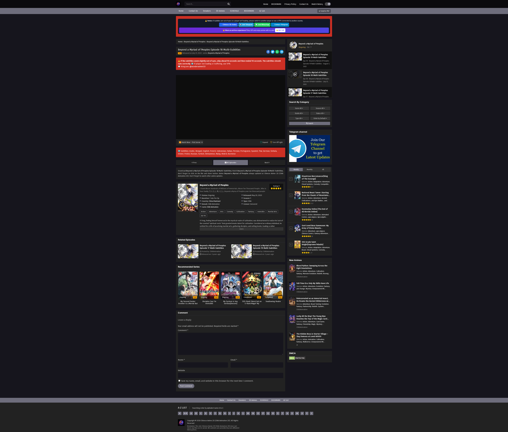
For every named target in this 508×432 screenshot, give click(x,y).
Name (181, 360)
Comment (183, 330)
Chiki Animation (212, 207)
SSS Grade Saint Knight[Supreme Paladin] (312, 243)
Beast (304, 250)
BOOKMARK (276, 4)
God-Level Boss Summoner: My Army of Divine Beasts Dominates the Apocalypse (315, 227)
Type (298, 118)
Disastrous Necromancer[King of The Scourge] (315, 177)
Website (181, 370)
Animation (312, 339)
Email (234, 360)
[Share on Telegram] (282, 52)
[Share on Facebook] (268, 52)
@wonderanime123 (197, 66)
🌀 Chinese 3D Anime (228, 25)
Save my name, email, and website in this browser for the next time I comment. (217, 381)
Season (319, 108)
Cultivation (240, 212)
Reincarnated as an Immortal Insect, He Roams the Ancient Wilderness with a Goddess (313, 299)
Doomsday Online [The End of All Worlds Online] (315, 210)
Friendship (307, 324)
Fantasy (251, 212)
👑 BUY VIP (280, 30)
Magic (313, 324)
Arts (221, 212)
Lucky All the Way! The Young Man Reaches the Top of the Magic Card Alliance (311, 317)
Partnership (307, 306)
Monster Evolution (309, 274)
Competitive (325, 184)
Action (203, 212)
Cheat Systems (307, 184)
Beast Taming (316, 304)
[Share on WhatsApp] (277, 52)
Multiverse (306, 342)
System (321, 306)
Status (319, 113)
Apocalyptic (322, 217)
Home (265, 4)
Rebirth (319, 274)
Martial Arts (272, 212)
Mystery (308, 289)
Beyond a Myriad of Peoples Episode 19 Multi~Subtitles (266, 246)
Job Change (300, 289)
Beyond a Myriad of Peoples (219, 53)
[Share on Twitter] (273, 52)
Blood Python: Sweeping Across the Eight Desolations (311, 267)
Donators (242, 400)
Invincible (261, 212)
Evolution (319, 286)
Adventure (213, 212)
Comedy (230, 212)
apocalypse (312, 217)
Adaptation (317, 182)
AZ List (286, 400)
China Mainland (214, 201)
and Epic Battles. (317, 201)
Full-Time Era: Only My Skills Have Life (312, 283)
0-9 (185, 413)
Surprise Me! (324, 11)
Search (310, 123)
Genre (298, 108)
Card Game (320, 322)
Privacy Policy (290, 4)
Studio (298, 113)
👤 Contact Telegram (280, 25)
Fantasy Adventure (321, 233)
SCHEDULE (264, 400)
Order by (319, 118)
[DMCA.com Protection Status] (297, 359)
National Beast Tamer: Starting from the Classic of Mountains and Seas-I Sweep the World (315, 194)
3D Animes (253, 400)
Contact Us (303, 4)
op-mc (203, 216)
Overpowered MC (318, 289)
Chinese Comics (308, 233)
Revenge (326, 274)
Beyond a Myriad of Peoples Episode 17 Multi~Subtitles (213, 246)
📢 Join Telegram (246, 25)
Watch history (317, 4)
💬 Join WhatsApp (262, 25)
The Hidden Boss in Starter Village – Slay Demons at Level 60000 (312, 335)
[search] (229, 4)
